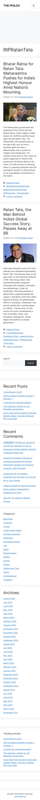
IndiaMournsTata (10, 336)
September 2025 (10, 640)
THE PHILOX (11, 5)
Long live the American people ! (17, 403)
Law (5, 545)
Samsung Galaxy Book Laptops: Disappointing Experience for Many (19, 489)
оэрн (5, 498)
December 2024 (10, 674)
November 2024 (10, 678)
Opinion (6, 557)
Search (6, 359)
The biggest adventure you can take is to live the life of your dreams (19, 477)
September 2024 (10, 686)
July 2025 (7, 648)
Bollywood (8, 519)
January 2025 (9, 671)
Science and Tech (11, 568)
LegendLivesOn (26, 336)
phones (6, 561)
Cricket (6, 526)
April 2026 (8, 614)
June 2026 (8, 606)
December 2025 (10, 629)
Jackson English (10, 486)
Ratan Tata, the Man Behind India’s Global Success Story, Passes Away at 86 (17, 221)
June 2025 (8, 652)
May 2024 (7, 701)
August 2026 (9, 598)
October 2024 (9, 682)
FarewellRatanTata (14, 333)
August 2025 (9, 644)
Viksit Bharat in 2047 (12, 392)
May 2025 (7, 655)
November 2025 (10, 633)
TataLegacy (8, 343)
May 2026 (7, 610)
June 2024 (8, 697)
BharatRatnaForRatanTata (17, 186)
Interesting (8, 538)
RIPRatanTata (9, 193)
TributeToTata (22, 193)
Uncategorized (9, 576)
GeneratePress (20, 796)
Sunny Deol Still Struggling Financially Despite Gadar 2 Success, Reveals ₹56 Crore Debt (20, 416)
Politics (6, 564)
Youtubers (7, 580)
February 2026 (9, 621)
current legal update (12, 530)
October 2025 (9, 636)
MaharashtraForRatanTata (15, 190)
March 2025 (8, 663)
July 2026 (7, 602)
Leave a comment (14, 196)
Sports (6, 572)
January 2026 (9, 625)
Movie (6, 549)
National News (12, 183)
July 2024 (7, 693)
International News (11, 542)
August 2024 (9, 690)
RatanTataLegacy (11, 340)
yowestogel (8, 474)
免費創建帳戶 (9, 442)
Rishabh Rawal (26, 97)
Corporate (7, 523)
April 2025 (7, 659)
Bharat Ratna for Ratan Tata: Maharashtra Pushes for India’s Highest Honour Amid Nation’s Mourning (19, 77)
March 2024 (8, 709)
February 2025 (9, 667)
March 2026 (8, 617)
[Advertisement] (20, 26)
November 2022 (10, 712)
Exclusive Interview (11, 534)
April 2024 (8, 705)
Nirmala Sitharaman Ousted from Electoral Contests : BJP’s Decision (18, 464)
